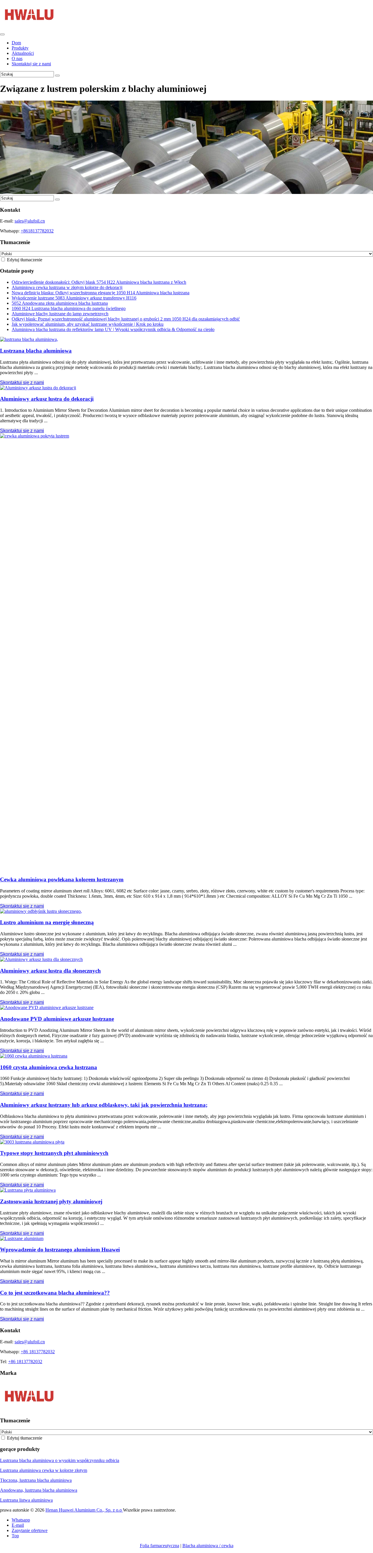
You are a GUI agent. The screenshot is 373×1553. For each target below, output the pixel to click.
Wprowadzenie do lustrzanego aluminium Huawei (60, 1249)
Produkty (20, 47)
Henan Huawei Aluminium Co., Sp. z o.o (84, 1510)
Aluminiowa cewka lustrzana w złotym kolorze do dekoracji (67, 287)
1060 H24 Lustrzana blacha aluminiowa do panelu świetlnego (69, 308)
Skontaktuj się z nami (31, 63)
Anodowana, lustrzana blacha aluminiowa (38, 1490)
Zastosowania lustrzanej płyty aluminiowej (51, 1201)
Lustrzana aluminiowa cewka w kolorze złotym (43, 1470)
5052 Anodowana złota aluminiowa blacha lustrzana (60, 303)
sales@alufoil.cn (30, 220)
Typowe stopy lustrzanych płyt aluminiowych (54, 1153)
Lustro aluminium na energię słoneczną (47, 922)
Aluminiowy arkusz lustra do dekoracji (47, 399)
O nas (17, 58)
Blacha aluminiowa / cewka (207, 1545)
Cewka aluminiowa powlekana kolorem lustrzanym (62, 879)
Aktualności (23, 53)
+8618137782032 (37, 230)
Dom (16, 42)
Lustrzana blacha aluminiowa (36, 351)
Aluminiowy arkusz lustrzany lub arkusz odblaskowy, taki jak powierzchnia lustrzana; (103, 1105)
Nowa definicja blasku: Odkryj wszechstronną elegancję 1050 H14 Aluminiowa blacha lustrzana (100, 292)
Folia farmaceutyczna (159, 1545)
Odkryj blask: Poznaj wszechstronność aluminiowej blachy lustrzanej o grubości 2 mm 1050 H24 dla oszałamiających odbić (126, 318)
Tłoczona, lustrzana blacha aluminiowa (36, 1480)
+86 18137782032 (38, 1351)
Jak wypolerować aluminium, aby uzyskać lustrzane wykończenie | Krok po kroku (87, 324)
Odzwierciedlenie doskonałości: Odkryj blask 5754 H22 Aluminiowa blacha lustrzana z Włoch (99, 282)
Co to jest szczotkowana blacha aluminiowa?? (55, 1293)
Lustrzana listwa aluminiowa (26, 1500)
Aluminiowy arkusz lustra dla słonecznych (50, 971)
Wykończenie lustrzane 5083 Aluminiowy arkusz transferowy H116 (74, 297)
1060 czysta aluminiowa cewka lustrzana (48, 1067)
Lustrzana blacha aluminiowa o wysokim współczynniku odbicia (59, 1460)
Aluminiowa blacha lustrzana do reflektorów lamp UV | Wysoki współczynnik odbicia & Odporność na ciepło (113, 329)
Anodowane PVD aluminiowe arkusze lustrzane (57, 1019)
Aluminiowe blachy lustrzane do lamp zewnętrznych (60, 313)
